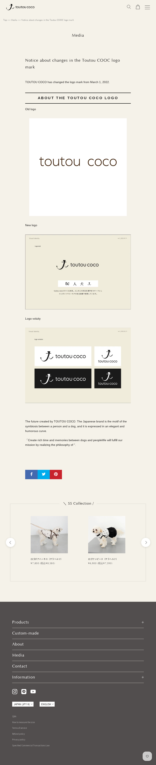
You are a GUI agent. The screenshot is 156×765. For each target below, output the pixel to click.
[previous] (10, 542)
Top (5, 20)
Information (23, 677)
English (46, 704)
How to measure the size (23, 722)
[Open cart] (138, 7)
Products (20, 622)
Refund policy (18, 733)
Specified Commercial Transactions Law (31, 745)
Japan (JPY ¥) (22, 704)
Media (14, 20)
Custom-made (25, 633)
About (18, 644)
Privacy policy (18, 739)
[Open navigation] (147, 7)
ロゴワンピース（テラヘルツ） (103, 558)
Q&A (14, 716)
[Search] (129, 7)
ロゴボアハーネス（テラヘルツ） (47, 558)
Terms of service (19, 727)
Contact (19, 666)
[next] (145, 542)
